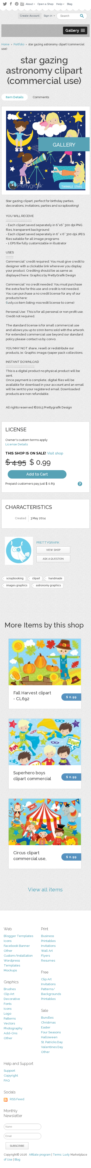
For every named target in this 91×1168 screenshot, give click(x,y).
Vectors (9, 1023)
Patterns (10, 1018)
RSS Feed (17, 1099)
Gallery (64, 145)
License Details (16, 444)
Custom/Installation (18, 955)
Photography (13, 1028)
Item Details (14, 97)
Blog (17, 1159)
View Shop (53, 550)
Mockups (10, 970)
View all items (45, 890)
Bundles (47, 1017)
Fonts (7, 1004)
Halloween (49, 1037)
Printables (48, 941)
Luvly (66, 1154)
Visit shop (55, 453)
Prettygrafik (47, 542)
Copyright (11, 1075)
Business (47, 936)
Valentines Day (52, 1047)
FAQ (7, 1080)
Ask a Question (53, 558)
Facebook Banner (17, 946)
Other (8, 950)
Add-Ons (10, 1033)
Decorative (12, 999)
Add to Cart (37, 474)
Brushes (10, 989)
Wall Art (47, 950)
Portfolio (19, 44)
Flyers (45, 955)
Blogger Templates (18, 936)
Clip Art (9, 994)
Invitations (48, 946)
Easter (45, 1027)
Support (9, 1070)
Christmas (48, 1022)
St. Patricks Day (52, 1042)
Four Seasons (51, 1032)
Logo (7, 1013)
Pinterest (16, 4)
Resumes (48, 960)
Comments (41, 97)
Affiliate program (40, 1154)
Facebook (10, 4)
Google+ (22, 4)
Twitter (4, 4)
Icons (7, 941)
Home (5, 44)
